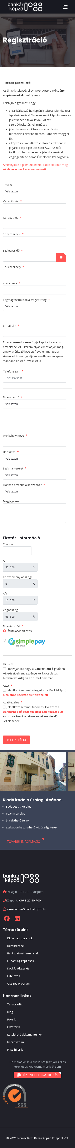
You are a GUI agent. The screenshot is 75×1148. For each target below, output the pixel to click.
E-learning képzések (20, 961)
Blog (10, 1012)
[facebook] (7, 918)
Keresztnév (12, 217)
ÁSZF (7, 685)
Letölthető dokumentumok (24, 1034)
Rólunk (11, 1019)
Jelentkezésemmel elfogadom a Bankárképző (34, 692)
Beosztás (11, 452)
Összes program (18, 983)
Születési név (13, 234)
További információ (23, 841)
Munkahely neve (15, 435)
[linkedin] (17, 918)
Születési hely (13, 267)
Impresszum (15, 1042)
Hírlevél (8, 664)
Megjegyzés (11, 501)
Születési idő (13, 250)
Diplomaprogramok (19, 938)
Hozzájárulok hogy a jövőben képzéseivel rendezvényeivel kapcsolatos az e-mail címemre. (34, 673)
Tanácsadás (15, 1004)
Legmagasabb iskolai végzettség (26, 300)
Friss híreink (15, 1049)
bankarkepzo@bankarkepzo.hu (26, 909)
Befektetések (16, 946)
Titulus (7, 185)
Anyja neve (11, 283)
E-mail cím (11, 325)
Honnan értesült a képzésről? (24, 485)
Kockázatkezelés (18, 968)
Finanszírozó (12, 397)
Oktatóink (13, 1027)
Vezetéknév (12, 201)
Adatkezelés (12, 702)
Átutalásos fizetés (19, 631)
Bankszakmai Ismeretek (23, 953)
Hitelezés (13, 976)
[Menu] (65, 7)
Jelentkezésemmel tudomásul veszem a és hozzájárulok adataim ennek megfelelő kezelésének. (33, 714)
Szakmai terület (14, 468)
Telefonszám (13, 371)
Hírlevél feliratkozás (39, 1075)
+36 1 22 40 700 (30, 900)
